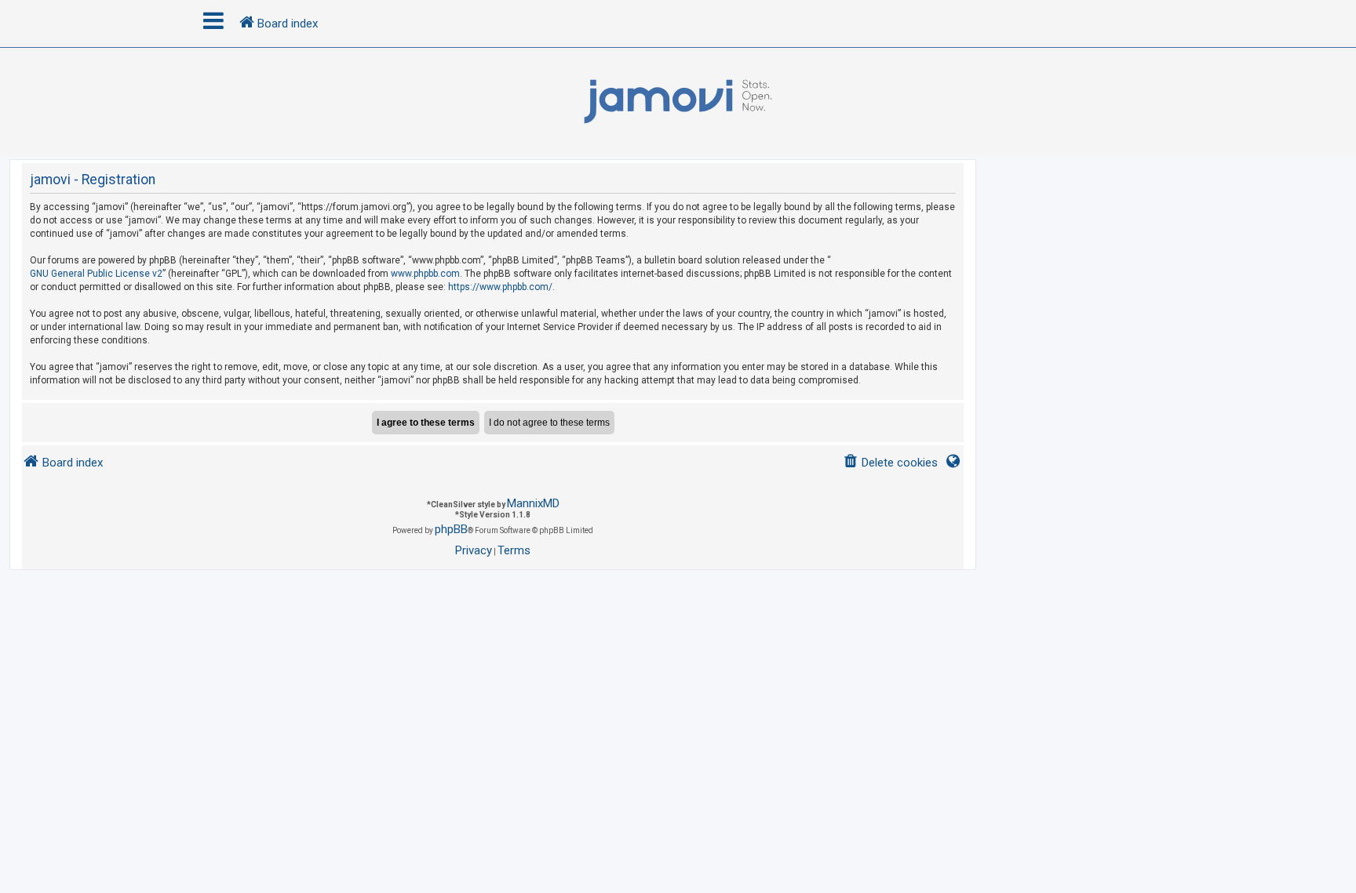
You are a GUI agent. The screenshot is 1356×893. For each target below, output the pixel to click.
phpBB (451, 529)
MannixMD (533, 503)
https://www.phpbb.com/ (500, 286)
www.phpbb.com (425, 273)
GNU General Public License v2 (96, 273)
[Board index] (678, 102)
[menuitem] (890, 463)
